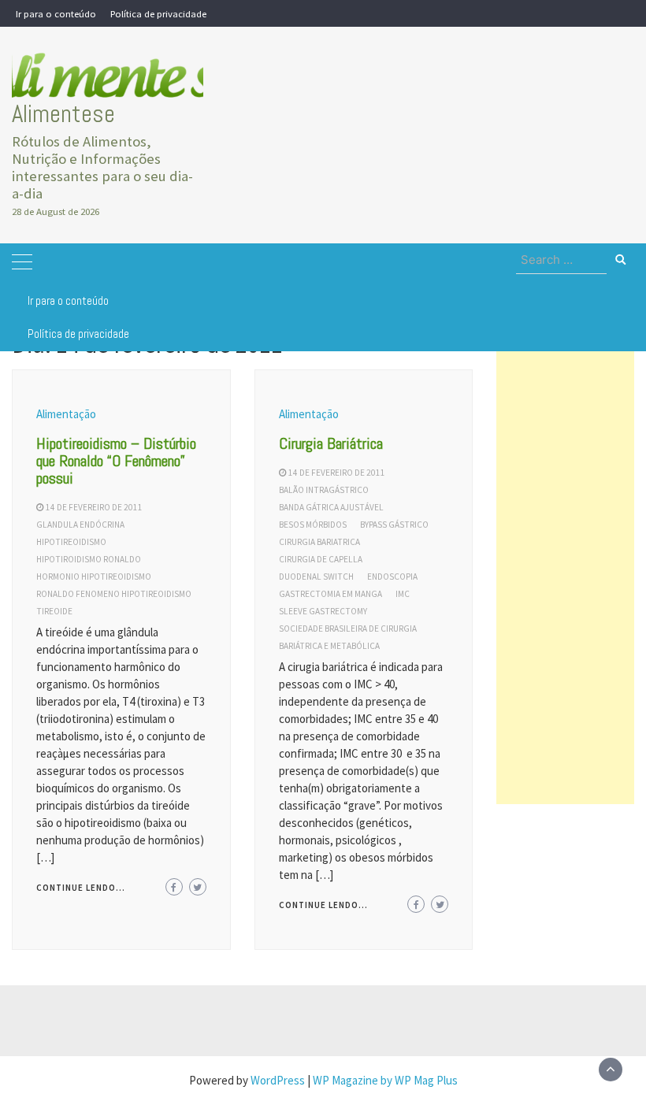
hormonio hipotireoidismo (93, 576)
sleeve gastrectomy (323, 611)
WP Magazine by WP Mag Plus (385, 1080)
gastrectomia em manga (330, 593)
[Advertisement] (565, 568)
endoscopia (392, 576)
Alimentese (63, 113)
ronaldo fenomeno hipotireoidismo (113, 593)
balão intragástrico (324, 489)
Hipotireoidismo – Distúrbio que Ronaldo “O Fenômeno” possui (116, 460)
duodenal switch (316, 576)
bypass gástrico (394, 524)
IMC (402, 593)
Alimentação (66, 413)
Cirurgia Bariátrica (331, 443)
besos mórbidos (313, 524)
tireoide (54, 611)
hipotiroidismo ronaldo (88, 559)
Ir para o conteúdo (56, 13)
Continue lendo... (80, 887)
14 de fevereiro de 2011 (94, 507)
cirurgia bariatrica (319, 541)
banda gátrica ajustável (331, 507)
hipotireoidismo (71, 541)
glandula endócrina (80, 524)
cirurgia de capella (320, 559)
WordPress (278, 1080)
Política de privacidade (158, 13)
